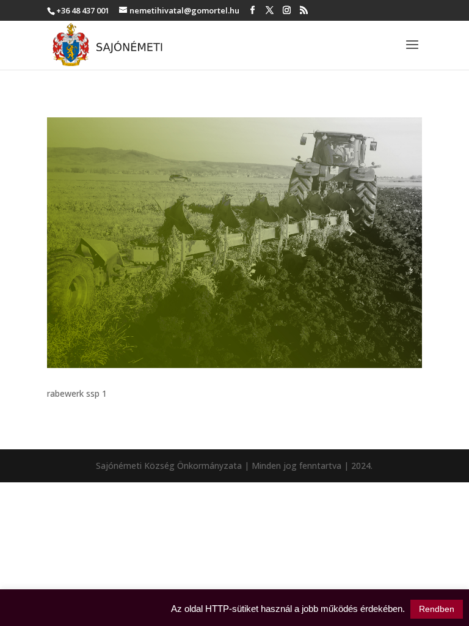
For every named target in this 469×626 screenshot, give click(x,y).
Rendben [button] (436, 609)
